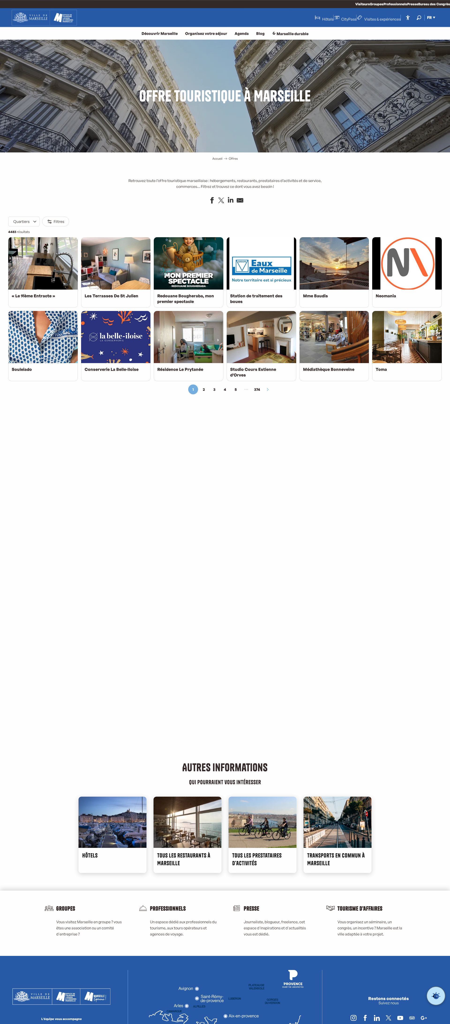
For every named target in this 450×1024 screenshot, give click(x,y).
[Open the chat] (436, 995)
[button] (419, 17)
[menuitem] (44, 17)
